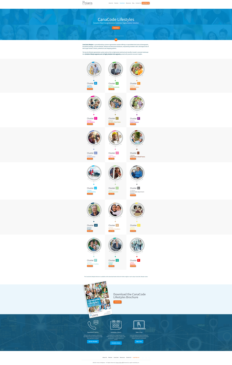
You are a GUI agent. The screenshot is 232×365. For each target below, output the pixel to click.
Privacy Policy (119, 362)
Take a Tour (139, 341)
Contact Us (138, 3)
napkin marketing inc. (134, 362)
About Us (111, 3)
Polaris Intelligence (101, 362)
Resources (128, 3)
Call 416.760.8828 (93, 341)
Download (116, 27)
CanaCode (122, 3)
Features (116, 3)
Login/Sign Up (145, 3)
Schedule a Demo (116, 343)
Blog (133, 3)
